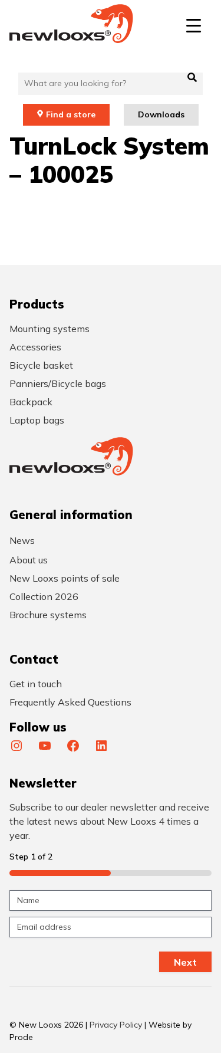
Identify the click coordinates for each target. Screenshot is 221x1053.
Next (185, 962)
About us (28, 560)
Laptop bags (36, 420)
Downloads (161, 114)
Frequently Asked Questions (70, 702)
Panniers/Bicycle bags (57, 383)
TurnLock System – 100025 (109, 160)
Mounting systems (49, 328)
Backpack (30, 402)
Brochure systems (48, 615)
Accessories (35, 347)
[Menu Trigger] (193, 25)
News (22, 540)
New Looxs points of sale (64, 578)
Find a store (70, 114)
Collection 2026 (43, 596)
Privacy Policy (116, 1024)
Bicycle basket (41, 365)
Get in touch (35, 684)
